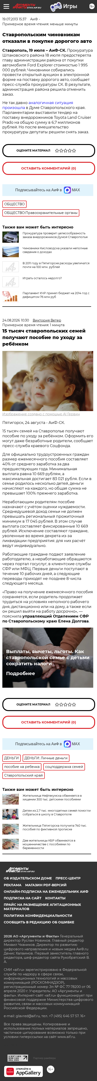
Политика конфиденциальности (38, 916)
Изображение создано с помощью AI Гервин (41, 414)
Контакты (55, 898)
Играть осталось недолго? (42, 278)
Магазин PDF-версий (46, 885)
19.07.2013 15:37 (14, 19)
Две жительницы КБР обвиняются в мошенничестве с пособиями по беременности (49, 844)
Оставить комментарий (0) (48, 168)
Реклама (12, 885)
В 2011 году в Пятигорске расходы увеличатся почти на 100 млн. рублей (56, 265)
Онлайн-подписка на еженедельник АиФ (46, 891)
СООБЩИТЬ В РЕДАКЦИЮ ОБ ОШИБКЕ (39, 922)
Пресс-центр (68, 878)
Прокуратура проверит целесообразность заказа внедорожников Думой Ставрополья (55, 235)
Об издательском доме (28, 878)
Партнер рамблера (44, 1058)
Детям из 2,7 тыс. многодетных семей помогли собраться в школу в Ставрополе (57, 812)
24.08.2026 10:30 (15, 320)
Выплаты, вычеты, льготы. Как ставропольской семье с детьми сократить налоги (47, 657)
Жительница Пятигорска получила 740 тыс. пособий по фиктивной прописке (55, 827)
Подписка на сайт (22, 898)
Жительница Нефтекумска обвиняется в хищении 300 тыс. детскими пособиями (52, 797)
